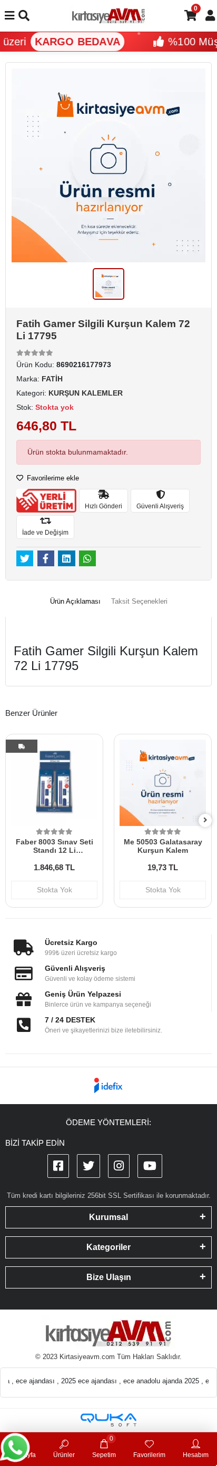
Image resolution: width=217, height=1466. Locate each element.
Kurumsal (108, 1217)
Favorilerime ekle (52, 478)
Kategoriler (108, 1247)
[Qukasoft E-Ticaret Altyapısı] (108, 1419)
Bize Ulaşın (108, 1277)
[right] (205, 820)
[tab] (75, 601)
